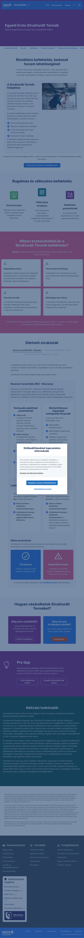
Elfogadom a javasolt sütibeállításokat (42, 483)
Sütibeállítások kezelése (43, 489)
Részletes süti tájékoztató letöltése (31, 473)
